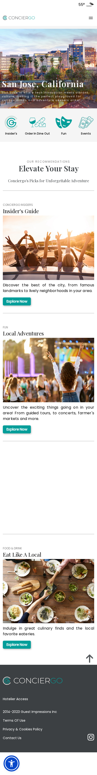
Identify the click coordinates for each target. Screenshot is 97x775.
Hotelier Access (15, 699)
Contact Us (12, 738)
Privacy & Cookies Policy (22, 729)
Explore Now (16, 301)
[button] (11, 763)
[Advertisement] (41, 493)
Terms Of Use (14, 720)
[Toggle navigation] (90, 18)
